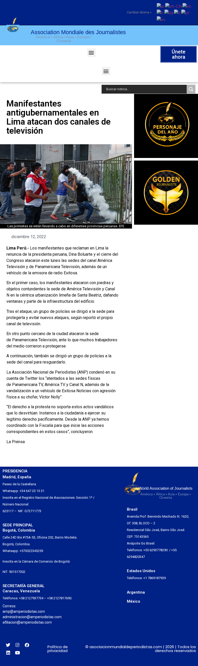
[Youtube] (18, 653)
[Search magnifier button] (191, 89)
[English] (187, 5)
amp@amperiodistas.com (24, 611)
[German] (169, 12)
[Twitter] (8, 645)
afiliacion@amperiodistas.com (27, 622)
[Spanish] (161, 18)
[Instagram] (18, 645)
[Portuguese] (185, 12)
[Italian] (177, 12)
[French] (160, 12)
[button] (91, 52)
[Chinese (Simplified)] (174, 5)
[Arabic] (161, 5)
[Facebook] (27, 645)
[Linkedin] (8, 653)
